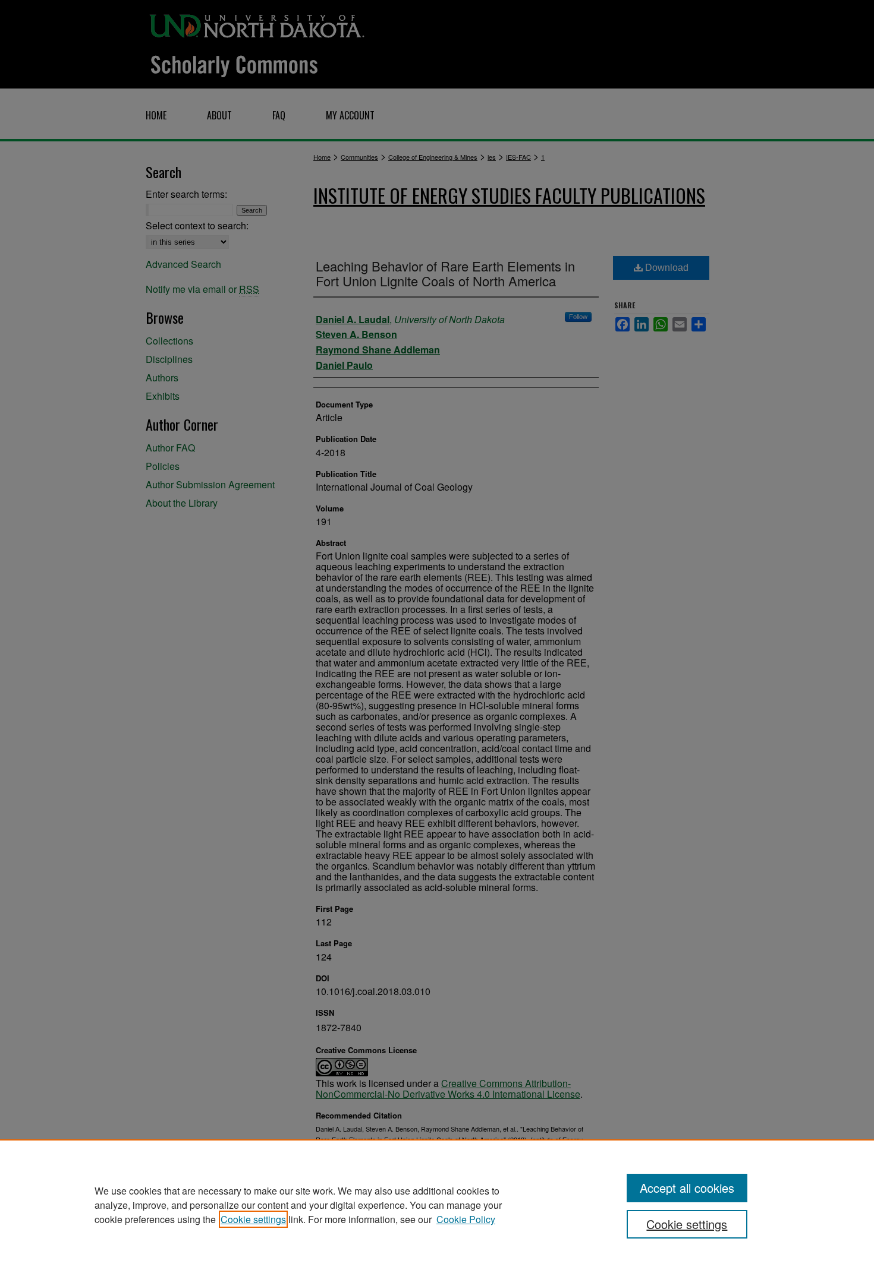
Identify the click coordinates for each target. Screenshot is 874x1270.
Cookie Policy (465, 1219)
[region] (437, 1204)
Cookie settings (253, 1219)
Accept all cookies (687, 1187)
